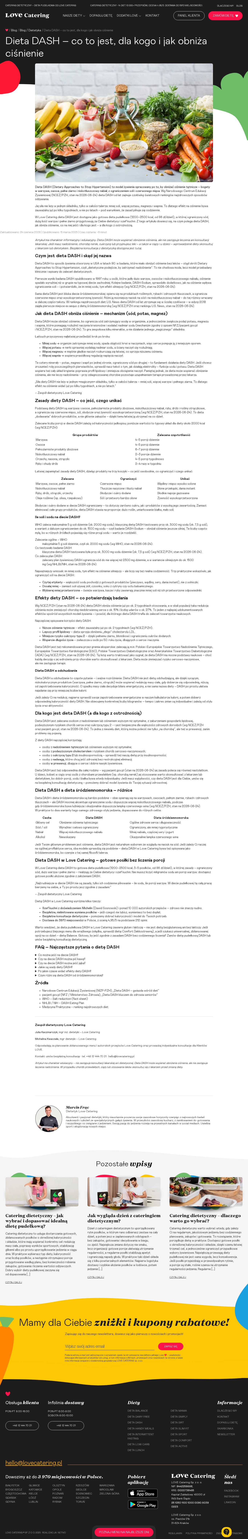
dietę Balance (68, 935)
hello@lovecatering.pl (121, 1056)
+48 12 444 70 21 (22, 1425)
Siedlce (81, 1489)
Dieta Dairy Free (139, 1417)
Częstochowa (15, 1493)
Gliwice (34, 1485)
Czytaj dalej (13, 1282)
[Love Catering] (27, 15)
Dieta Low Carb (139, 1444)
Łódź (32, 1498)
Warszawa (107, 1485)
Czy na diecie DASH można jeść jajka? (62, 963)
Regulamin (175, 1533)
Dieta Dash (135, 1422)
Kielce (33, 1493)
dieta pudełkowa (119, 217)
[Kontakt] (226, 1532)
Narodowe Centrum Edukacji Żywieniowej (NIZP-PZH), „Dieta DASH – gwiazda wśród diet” (100, 990)
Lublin (33, 1502)
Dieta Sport (179, 1434)
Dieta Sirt (177, 1422)
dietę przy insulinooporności (148, 755)
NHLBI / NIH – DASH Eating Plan (63, 1003)
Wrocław (106, 1489)
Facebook (231, 1491)
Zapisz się (170, 1346)
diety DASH (186, 362)
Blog (239, 6)
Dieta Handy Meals (141, 1428)
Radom (57, 1498)
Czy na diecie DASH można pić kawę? (61, 959)
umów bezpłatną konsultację (63, 1056)
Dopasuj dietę (101, 15)
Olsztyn (58, 1485)
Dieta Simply (179, 1417)
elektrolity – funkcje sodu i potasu (164, 366)
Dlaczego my (225, 6)
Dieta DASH (43, 187)
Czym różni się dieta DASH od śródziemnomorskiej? (70, 975)
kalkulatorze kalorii (166, 697)
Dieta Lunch (136, 1450)
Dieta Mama (179, 1411)
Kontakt (153, 15)
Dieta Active (179, 1446)
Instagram (231, 1496)
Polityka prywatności (199, 1533)
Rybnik (57, 1502)
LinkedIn (230, 1502)
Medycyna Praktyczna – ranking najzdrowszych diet (75, 1007)
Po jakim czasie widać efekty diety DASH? (64, 971)
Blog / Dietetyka (30, 30)
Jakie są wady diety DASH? (55, 967)
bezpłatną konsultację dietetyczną (60, 782)
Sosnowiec (84, 1493)
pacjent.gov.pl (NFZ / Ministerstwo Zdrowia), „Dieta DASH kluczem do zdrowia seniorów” (100, 994)
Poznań (58, 1493)
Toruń (80, 1502)
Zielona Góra (109, 1493)
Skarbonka (225, 1428)
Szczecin (82, 1498)
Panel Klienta (189, 15)
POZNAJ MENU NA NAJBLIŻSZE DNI (124, 1532)
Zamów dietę (223, 15)
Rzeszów (82, 1485)
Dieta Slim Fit (180, 1428)
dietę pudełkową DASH (191, 935)
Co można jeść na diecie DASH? (58, 955)
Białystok (12, 1485)
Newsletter (226, 1434)
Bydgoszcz (13, 1489)
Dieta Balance (138, 1411)
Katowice (35, 1489)
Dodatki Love (127, 15)
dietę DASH (136, 524)
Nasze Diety (72, 15)
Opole (57, 1489)
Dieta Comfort (181, 1440)
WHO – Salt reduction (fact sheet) (65, 998)
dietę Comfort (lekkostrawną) (134, 931)
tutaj (138, 248)
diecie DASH (74, 423)
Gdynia (10, 1502)
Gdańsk (10, 1498)
